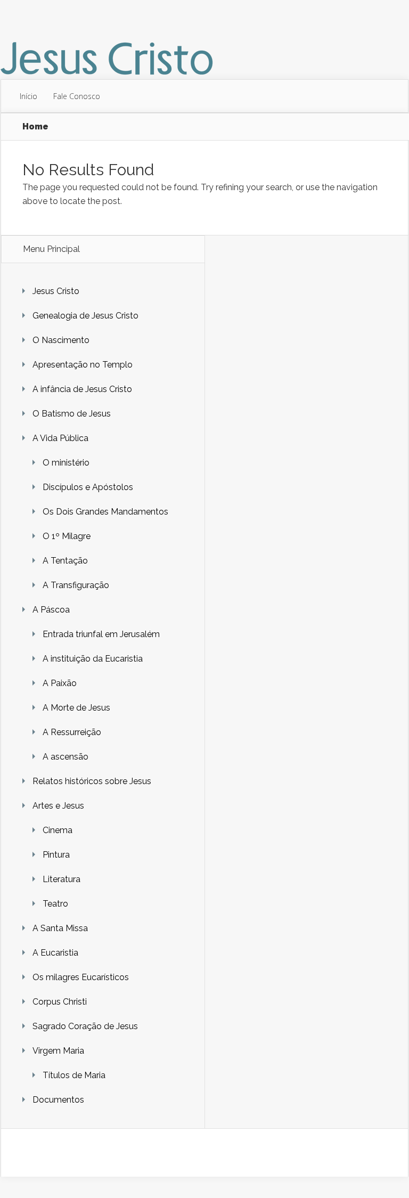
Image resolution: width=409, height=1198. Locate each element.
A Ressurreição (72, 732)
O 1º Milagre (67, 536)
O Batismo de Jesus (71, 414)
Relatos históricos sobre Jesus (91, 781)
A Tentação (65, 561)
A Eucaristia (55, 953)
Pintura (56, 855)
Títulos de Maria (74, 1075)
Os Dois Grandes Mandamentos (105, 512)
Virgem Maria (58, 1051)
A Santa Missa (60, 928)
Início (28, 96)
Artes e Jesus (58, 806)
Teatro (55, 904)
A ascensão (65, 757)
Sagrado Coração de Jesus (85, 1026)
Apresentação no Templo (82, 365)
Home (35, 126)
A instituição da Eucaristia (93, 659)
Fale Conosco (76, 96)
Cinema (57, 830)
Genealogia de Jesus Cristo (85, 316)
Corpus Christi (59, 1002)
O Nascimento (60, 340)
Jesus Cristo (55, 291)
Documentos (58, 1100)
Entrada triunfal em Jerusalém (101, 634)
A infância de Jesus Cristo (82, 389)
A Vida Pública (60, 438)
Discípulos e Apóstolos (88, 487)
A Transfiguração (76, 585)
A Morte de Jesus (76, 708)
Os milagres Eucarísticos (80, 977)
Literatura (61, 879)
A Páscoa (51, 610)
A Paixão (60, 683)
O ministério (66, 463)
